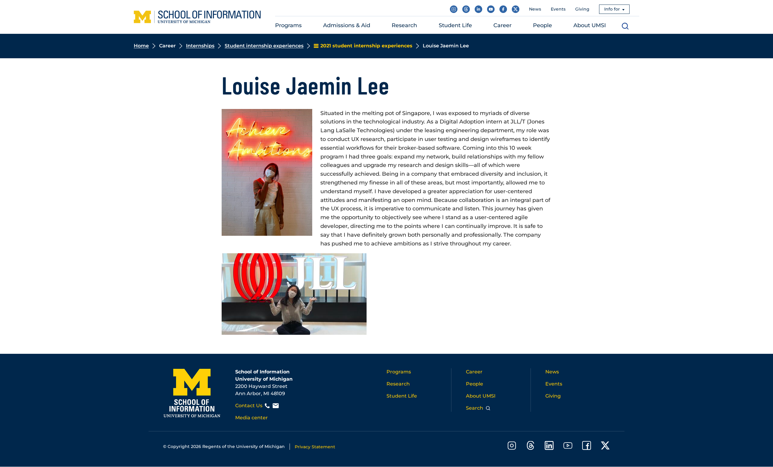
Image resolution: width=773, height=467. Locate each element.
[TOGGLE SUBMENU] (305, 25)
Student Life (401, 396)
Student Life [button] (455, 25)
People (474, 384)
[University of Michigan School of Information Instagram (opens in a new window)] (453, 9)
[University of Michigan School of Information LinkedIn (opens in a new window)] (478, 9)
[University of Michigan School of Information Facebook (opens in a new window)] (503, 9)
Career (474, 372)
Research (398, 384)
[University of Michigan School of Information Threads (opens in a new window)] (466, 9)
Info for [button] (612, 9)
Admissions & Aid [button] (346, 25)
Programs (398, 372)
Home (141, 46)
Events (558, 9)
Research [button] (404, 25)
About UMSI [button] (589, 25)
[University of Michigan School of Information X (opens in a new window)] (515, 9)
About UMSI (481, 396)
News (535, 9)
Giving (582, 9)
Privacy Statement (315, 446)
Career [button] (502, 25)
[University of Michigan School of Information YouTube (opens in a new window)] (491, 9)
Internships (200, 46)
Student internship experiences (264, 46)
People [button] (542, 25)
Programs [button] (288, 25)
